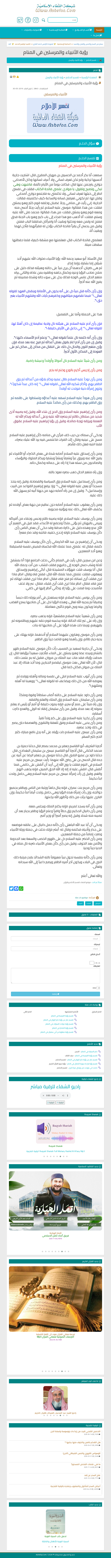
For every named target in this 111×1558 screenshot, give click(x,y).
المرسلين (98, 903)
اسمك (97, 934)
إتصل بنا (96, 35)
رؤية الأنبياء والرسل (75, 60)
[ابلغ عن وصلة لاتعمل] (17, 76)
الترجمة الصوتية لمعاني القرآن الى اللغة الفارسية (55, 1321)
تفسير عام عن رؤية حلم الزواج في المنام (58, 1020)
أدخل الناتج (95, 954)
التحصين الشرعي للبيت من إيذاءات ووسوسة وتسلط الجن (75, 1431)
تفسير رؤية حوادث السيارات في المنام (59, 1024)
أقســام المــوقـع (82, 30)
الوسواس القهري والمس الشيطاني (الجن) (81, 1453)
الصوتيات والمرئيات (31, 30)
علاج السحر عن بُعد (92, 1475)
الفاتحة (89, 903)
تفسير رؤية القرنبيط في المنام (62, 1016)
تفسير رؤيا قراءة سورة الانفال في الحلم (82, 1063)
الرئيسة (99, 30)
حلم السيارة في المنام (89, 1051)
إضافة (54, 994)
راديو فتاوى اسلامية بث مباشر (55, 1413)
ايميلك (97, 944)
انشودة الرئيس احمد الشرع (62, 44)
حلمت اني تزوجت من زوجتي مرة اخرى (83, 1068)
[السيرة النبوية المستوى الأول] (55, 1521)
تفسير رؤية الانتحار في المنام (62, 1028)
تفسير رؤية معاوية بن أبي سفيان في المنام (56, 1032)
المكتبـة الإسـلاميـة (57, 30)
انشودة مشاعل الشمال (55, 1229)
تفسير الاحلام (91, 60)
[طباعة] (11, 76)
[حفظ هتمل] (14, 76)
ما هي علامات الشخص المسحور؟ (85, 1464)
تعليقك (96, 966)
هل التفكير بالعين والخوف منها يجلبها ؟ (82, 1442)
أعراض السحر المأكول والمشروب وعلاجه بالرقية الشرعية (75, 1486)
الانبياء (80, 903)
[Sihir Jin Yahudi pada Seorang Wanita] (55, 1131)
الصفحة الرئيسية (89, 77)
